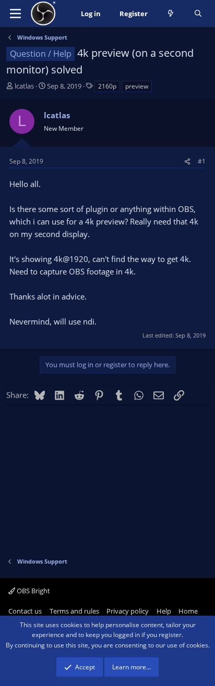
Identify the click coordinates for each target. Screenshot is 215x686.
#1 (202, 161)
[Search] (198, 14)
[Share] (187, 161)
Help (164, 611)
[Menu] (15, 13)
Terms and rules (74, 611)
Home (188, 611)
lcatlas (24, 86)
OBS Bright (32, 590)
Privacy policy (127, 611)
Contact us (25, 611)
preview (136, 86)
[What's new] (171, 14)
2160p (107, 86)
